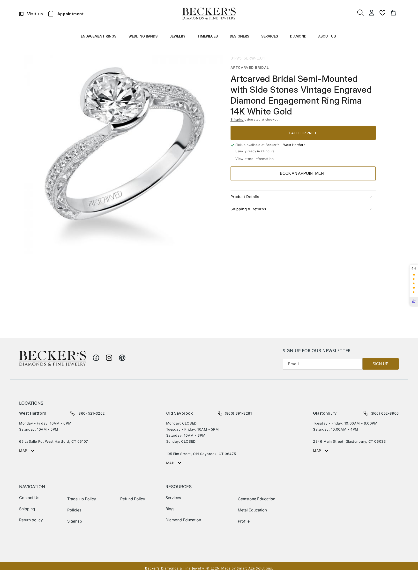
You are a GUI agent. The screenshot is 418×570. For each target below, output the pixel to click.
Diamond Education (183, 519)
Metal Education (252, 510)
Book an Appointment (303, 173)
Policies (74, 510)
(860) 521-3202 (91, 413)
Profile (244, 521)
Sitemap (74, 521)
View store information (254, 159)
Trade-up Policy (81, 498)
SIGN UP (380, 364)
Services (173, 497)
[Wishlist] (382, 12)
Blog (169, 508)
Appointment (70, 13)
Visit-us (35, 13)
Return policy (31, 519)
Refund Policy (132, 498)
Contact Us (29, 497)
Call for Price (303, 133)
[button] (99, 37)
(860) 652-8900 (385, 413)
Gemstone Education (256, 498)
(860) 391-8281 (238, 413)
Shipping (237, 119)
